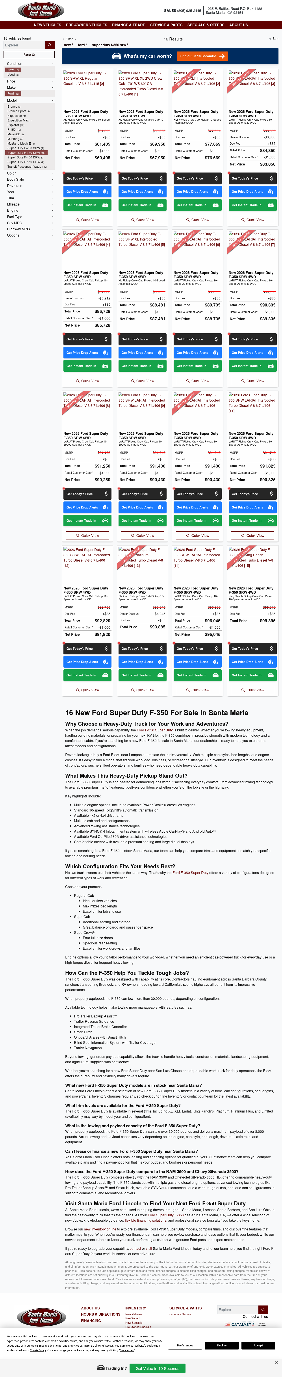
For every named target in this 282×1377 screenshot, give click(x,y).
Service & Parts (185, 1308)
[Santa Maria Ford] (41, 10)
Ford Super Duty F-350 (166, 1214)
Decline (221, 1345)
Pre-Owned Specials (138, 1327)
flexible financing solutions (145, 1220)
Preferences (185, 1345)
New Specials (133, 1322)
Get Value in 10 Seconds (157, 1368)
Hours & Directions (101, 1314)
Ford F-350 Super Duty (155, 730)
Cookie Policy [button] (38, 1350)
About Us (90, 1308)
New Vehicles (133, 1314)
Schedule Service (180, 1314)
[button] (47, 25)
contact (135, 1248)
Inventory (135, 1308)
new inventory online (100, 1229)
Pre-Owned (132, 1318)
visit (149, 1248)
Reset (28, 55)
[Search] (50, 45)
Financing (91, 1321)
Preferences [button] (127, 1350)
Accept (258, 1345)
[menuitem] (30, 70)
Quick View (90, 219)
